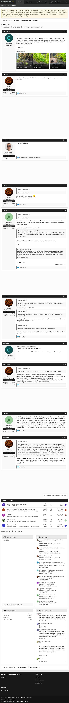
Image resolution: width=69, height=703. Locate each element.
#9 (65, 413)
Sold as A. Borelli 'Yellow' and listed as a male (21, 509)
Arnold (50, 623)
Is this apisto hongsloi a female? (17, 504)
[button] (33, 2)
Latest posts (43, 537)
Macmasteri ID (11, 525)
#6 (65, 296)
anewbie (61, 521)
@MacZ (34, 346)
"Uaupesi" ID (11, 520)
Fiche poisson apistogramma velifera (29, 231)
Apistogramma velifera (24, 249)
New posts (4, 5)
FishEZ (41, 613)
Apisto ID (9, 514)
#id (24, 27)
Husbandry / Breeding (45, 559)
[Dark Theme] (62, 2)
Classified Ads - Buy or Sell (46, 598)
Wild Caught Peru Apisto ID (47, 582)
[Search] (66, 2)
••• (65, 620)
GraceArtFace (6, 27)
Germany (12, 94)
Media (38, 2)
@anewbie (29, 346)
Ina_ (31, 619)
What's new (29, 2)
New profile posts (39, 680)
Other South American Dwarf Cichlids (50, 553)
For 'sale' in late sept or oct (47, 595)
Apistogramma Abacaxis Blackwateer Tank (51, 576)
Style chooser (4, 699)
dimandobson (43, 623)
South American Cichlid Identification (28, 511)
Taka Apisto (6, 540)
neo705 (8, 506)
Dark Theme (11, 699)
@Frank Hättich (20, 346)
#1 (65, 31)
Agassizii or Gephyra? (45, 589)
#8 (65, 364)
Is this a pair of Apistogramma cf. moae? (51, 570)
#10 (65, 437)
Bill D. (41, 658)
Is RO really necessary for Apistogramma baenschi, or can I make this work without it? (52, 563)
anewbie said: (21, 300)
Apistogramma (21, 506)
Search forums (12, 5)
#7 (65, 343)
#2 (65, 74)
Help (25, 701)
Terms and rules (11, 701)
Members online (10, 537)
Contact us (3, 701)
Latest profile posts (45, 611)
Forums (20, 2)
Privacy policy (19, 701)
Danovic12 (9, 516)
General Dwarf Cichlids (45, 573)
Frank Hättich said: (23, 189)
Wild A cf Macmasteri (45, 556)
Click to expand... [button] (41, 455)
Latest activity (38, 683)
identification (38, 27)
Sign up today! (24, 16)
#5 (65, 210)
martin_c (41, 641)
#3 (65, 140)
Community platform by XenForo (16, 697)
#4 (65, 185)
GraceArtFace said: (23, 368)
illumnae (47, 641)
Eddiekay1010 (10, 526)
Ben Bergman (52, 629)
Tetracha (9, 521)
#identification (30, 27)
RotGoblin (9, 511)
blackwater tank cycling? (46, 601)
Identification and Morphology (48, 586)
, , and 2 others (29, 157)
